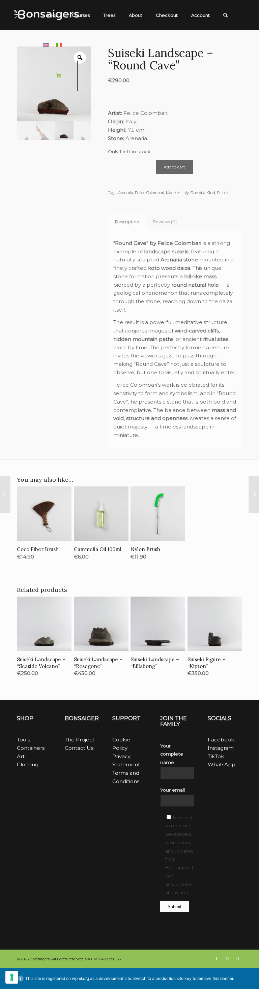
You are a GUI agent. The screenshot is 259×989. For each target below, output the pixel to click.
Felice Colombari (145, 113)
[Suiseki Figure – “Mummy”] (5, 494)
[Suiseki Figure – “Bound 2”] (254, 494)
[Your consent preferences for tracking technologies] (11, 977)
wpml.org (80, 978)
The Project (79, 739)
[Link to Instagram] (237, 958)
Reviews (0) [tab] (165, 221)
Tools (23, 739)
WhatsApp (221, 764)
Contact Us (79, 748)
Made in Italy (177, 192)
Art (21, 756)
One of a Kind (203, 192)
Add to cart (174, 166)
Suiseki (223, 192)
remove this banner (215, 978)
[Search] (225, 15)
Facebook (221, 739)
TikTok (216, 756)
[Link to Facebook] (217, 958)
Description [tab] (127, 221)
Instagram (221, 748)
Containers (31, 748)
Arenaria (125, 192)
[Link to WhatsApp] (227, 958)
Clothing (27, 764)
